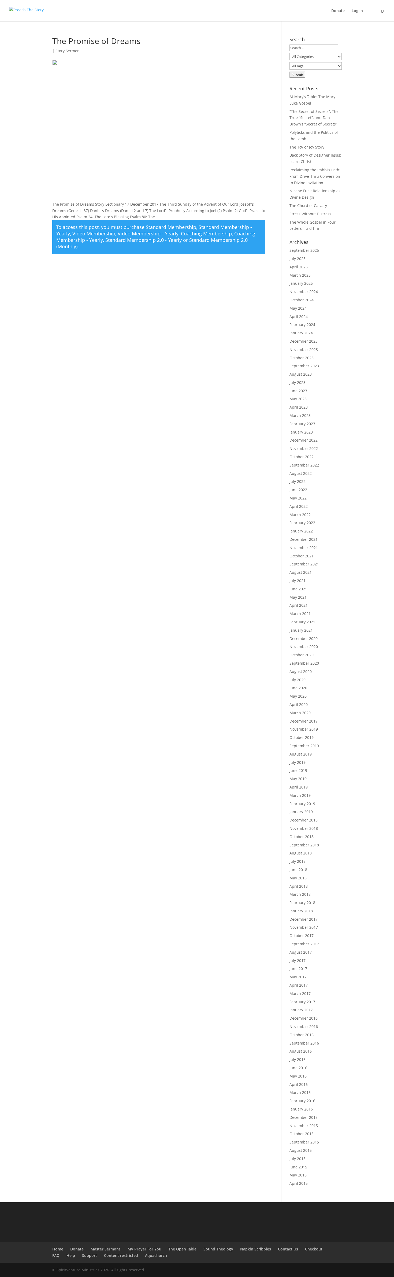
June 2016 (298, 1067)
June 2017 (298, 968)
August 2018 (300, 853)
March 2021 (300, 613)
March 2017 (300, 993)
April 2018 (298, 886)
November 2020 (303, 646)
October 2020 (301, 654)
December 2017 (303, 919)
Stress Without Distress (310, 213)
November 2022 (303, 448)
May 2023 (298, 398)
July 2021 (297, 580)
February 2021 (302, 621)
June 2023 (298, 390)
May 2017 (298, 976)
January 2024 (301, 332)
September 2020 (304, 663)
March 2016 (300, 1092)
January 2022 (301, 531)
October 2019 (301, 737)
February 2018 (302, 902)
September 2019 (304, 745)
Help (70, 1255)
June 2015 (298, 1166)
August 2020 (300, 671)
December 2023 (303, 341)
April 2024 (298, 316)
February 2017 (302, 1001)
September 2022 (304, 465)
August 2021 (300, 572)
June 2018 (298, 869)
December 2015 (303, 1117)
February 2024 (302, 324)
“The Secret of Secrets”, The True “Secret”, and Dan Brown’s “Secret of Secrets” (314, 118)
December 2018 (303, 820)
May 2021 (298, 597)
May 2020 (298, 696)
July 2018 (297, 861)
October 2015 (301, 1133)
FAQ (56, 1255)
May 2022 (298, 498)
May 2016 (298, 1076)
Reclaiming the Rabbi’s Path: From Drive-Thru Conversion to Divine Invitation (314, 176)
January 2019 (301, 811)
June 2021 (298, 588)
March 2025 (300, 275)
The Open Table (182, 1249)
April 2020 (298, 704)
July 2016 (297, 1059)
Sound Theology (218, 1249)
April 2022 (298, 506)
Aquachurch (156, 1255)
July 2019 (297, 762)
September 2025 (304, 250)
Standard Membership (171, 227)
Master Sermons (106, 1249)
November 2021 (303, 547)
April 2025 (298, 266)
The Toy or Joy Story (306, 147)
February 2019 (302, 803)
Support (89, 1255)
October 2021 (301, 555)
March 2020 (300, 712)
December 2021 (303, 539)
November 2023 (303, 349)
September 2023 (304, 365)
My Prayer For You (144, 1249)
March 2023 (300, 415)
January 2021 (301, 630)
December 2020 (303, 638)
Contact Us (288, 1249)
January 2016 (301, 1109)
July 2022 (297, 481)
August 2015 (300, 1150)
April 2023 (298, 407)
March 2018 (300, 894)
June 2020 (298, 687)
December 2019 (303, 721)
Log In (357, 11)
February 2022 (302, 522)
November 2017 (303, 927)
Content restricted (121, 1255)
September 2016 (304, 1043)
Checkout (313, 1249)
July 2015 (297, 1158)
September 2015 (304, 1142)
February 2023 (302, 423)
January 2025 (301, 283)
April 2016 (298, 1084)
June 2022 (298, 489)
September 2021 (304, 564)
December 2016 (303, 1018)
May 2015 (298, 1175)
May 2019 (298, 778)
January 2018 (301, 910)
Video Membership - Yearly (148, 233)
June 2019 (298, 770)
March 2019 (300, 795)
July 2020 (297, 679)
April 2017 (298, 985)
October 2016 (301, 1034)
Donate (338, 11)
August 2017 (300, 952)
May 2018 (298, 877)
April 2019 (298, 787)
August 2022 (300, 473)
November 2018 (303, 828)
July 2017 (297, 960)
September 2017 (304, 943)
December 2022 (303, 440)
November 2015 (303, 1125)
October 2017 (301, 935)
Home (57, 1249)
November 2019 (303, 729)
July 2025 (297, 258)
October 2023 (301, 357)
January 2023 (301, 432)
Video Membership (93, 233)
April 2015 (298, 1183)
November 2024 (303, 291)
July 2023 (297, 382)
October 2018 (301, 836)
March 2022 (300, 514)
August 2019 (300, 754)
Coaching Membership (206, 233)
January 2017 (301, 1009)
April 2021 (298, 605)
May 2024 (298, 308)
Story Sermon (67, 50)
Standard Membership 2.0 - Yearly (143, 240)
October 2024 (301, 299)
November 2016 (303, 1026)
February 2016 (302, 1100)
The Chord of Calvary (308, 205)
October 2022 (301, 456)
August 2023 (300, 374)
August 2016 (300, 1051)
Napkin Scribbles (255, 1249)
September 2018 (304, 844)
